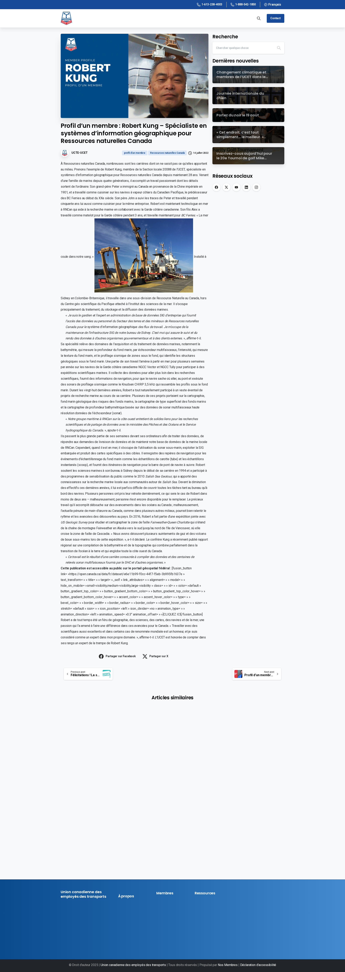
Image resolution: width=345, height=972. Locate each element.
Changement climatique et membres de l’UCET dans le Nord (94, 784)
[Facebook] (216, 187)
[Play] (172, 735)
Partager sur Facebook (121, 656)
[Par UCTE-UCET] (69, 746)
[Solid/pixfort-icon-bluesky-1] (91, 940)
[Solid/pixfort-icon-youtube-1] (77, 940)
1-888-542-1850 (245, 4)
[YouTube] (236, 187)
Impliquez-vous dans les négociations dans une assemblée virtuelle (246, 804)
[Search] (279, 48)
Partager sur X (158, 656)
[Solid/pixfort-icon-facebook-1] (64, 940)
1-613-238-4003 (211, 4)
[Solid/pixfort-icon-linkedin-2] (84, 940)
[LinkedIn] (246, 187)
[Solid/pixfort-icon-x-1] (70, 940)
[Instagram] (256, 187)
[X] (226, 187)
